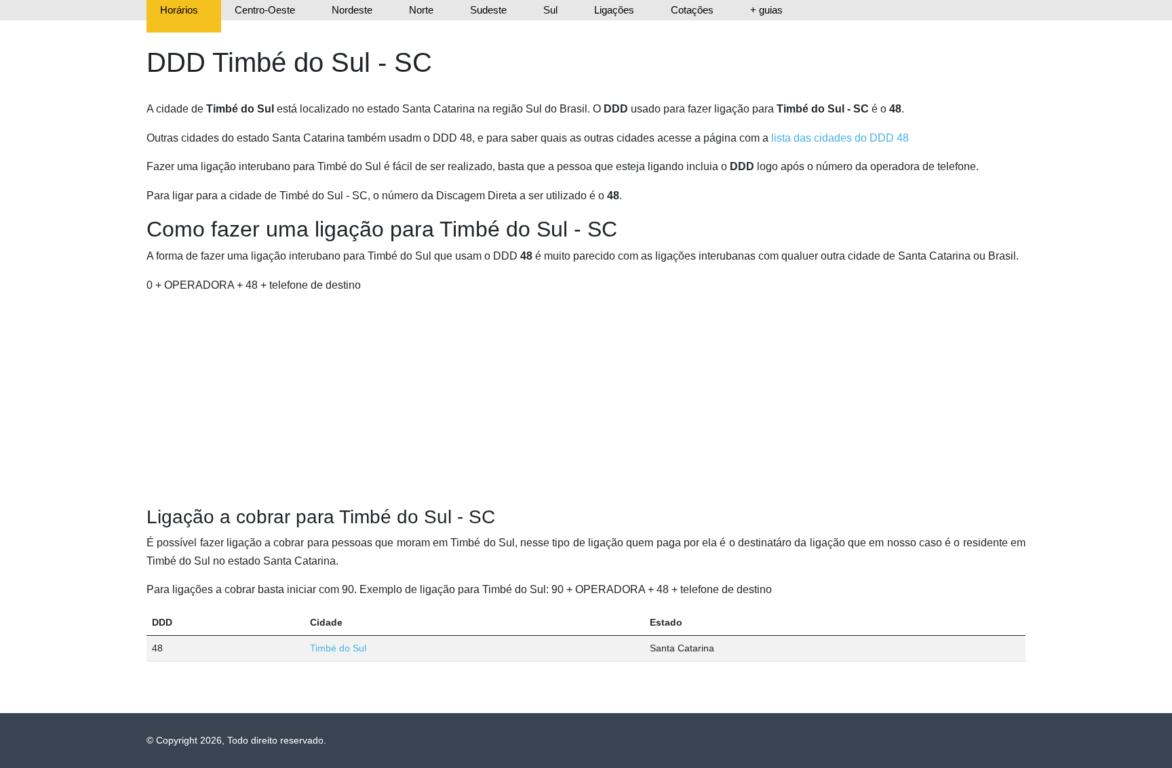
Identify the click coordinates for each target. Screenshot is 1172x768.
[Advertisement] (586, 400)
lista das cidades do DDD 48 (840, 138)
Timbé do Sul (338, 648)
